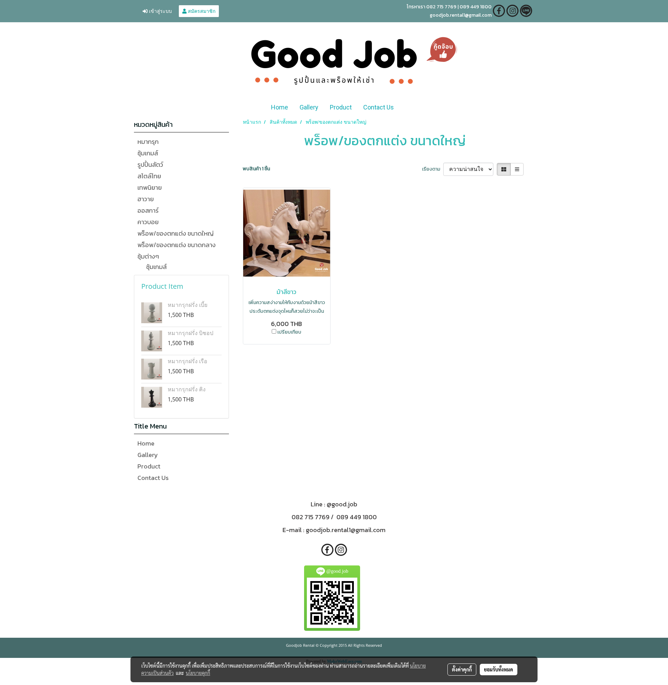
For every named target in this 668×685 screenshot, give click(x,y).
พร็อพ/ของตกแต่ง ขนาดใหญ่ (175, 233)
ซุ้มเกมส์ (147, 153)
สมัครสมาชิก (200, 11)
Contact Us (378, 107)
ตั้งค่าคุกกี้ (462, 669)
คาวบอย (148, 222)
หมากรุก (148, 141)
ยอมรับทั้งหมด (498, 669)
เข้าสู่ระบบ (160, 11)
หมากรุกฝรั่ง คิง (187, 389)
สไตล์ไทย (149, 176)
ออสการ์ (148, 210)
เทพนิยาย (149, 187)
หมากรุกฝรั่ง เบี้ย (187, 305)
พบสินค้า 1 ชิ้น (256, 168)
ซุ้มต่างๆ (148, 256)
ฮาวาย (145, 199)
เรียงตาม (432, 169)
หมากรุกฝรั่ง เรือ (187, 361)
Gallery (309, 107)
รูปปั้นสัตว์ (150, 164)
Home (279, 107)
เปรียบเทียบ (289, 332)
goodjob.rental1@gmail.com (345, 530)
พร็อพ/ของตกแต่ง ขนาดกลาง (176, 245)
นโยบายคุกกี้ (198, 673)
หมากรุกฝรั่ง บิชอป (190, 333)
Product (341, 107)
